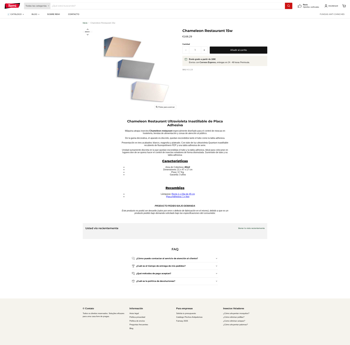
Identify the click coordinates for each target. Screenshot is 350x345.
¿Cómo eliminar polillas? (233, 317)
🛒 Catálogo (15, 14)
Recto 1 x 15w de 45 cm (183, 194)
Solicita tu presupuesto (186, 313)
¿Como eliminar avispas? (234, 321)
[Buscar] (288, 6)
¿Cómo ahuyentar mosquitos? (236, 313)
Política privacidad (137, 317)
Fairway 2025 (182, 321)
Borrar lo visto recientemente (251, 228)
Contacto (73, 14)
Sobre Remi (53, 14)
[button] (87, 31)
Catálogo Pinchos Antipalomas (189, 317)
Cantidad (186, 44)
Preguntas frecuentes (138, 324)
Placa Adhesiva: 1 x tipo (177, 196)
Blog (35, 14)
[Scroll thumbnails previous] (88, 29)
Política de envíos (137, 321)
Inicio (85, 23)
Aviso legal (134, 313)
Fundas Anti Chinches (332, 14)
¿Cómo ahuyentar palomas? (235, 324)
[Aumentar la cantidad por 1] (204, 50)
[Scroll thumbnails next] (88, 34)
